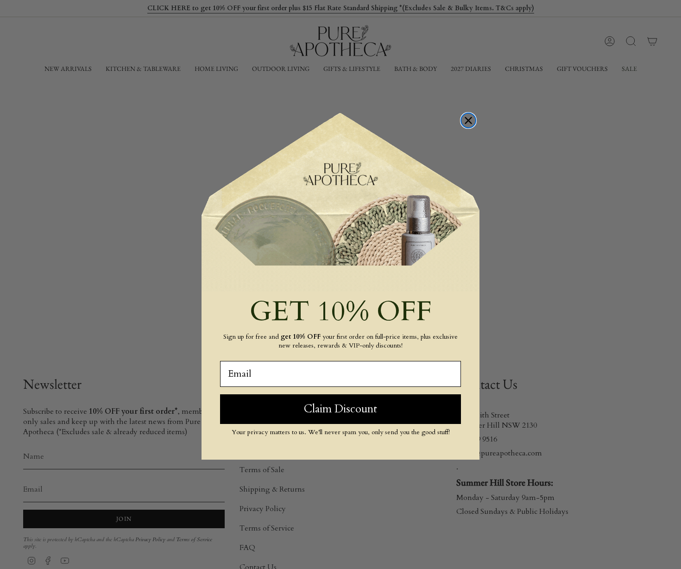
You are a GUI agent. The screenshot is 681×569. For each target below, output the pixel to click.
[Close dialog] (468, 120)
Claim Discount (340, 409)
